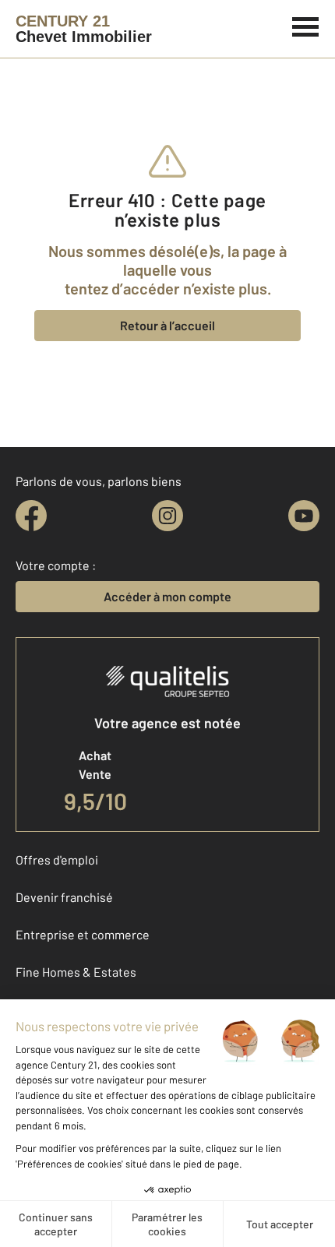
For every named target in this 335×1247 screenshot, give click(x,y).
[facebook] (31, 515)
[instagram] (167, 515)
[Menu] (305, 25)
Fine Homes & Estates (76, 971)
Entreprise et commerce (83, 934)
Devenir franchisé (64, 896)
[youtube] (303, 515)
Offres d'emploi (57, 859)
